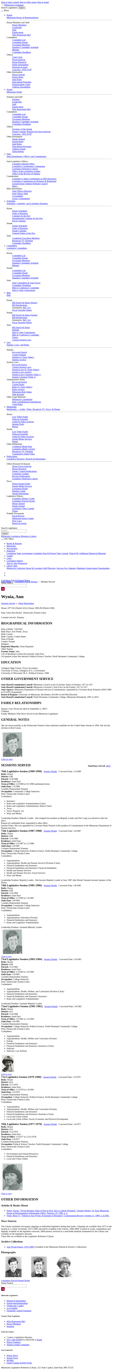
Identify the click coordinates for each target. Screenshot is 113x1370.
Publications (12, 456)
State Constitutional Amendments (26, 402)
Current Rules (18, 384)
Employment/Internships (17, 1303)
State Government (25, 553)
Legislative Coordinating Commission (28, 166)
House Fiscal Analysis (21, 466)
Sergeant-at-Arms (19, 67)
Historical (11, 551)
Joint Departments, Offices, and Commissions (26, 156)
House (9, 15)
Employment (17, 32)
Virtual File (74, 553)
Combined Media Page (22, 446)
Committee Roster (20, 42)
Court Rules (17, 404)
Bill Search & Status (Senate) (24, 315)
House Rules (17, 77)
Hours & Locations (34, 568)
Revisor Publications (21, 476)
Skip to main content (10, 2)
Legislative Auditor (20, 474)
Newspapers (12, 548)
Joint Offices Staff (20, 193)
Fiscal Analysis (18, 60)
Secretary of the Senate (22, 129)
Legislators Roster (20, 488)
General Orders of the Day (23, 233)
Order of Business (20, 213)
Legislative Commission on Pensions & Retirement (34, 181)
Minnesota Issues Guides (23, 518)
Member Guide (18, 491)
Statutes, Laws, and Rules (18, 345)
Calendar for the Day (21, 216)
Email (39, 1340)
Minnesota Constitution (22, 399)
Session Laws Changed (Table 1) (26, 374)
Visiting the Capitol (15, 1306)
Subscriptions (18, 151)
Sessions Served (8, 603)
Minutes (15, 50)
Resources (22, 563)
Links (9, 558)
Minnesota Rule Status (22, 392)
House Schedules (19, 211)
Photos (15, 426)
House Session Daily (21, 484)
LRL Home (6, 582)
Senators (16, 99)
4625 (108, 766)
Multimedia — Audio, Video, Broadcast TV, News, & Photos (33, 409)
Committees (12, 245)
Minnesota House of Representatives (22, 17)
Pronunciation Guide (21, 84)
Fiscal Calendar (19, 221)
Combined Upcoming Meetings (26, 238)
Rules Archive (18, 389)
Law (9, 342)
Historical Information (16, 1301)
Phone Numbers (14, 1342)
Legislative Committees (17, 248)
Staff (14, 30)
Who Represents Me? (21, 35)
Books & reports (19, 523)
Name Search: (7, 1283)
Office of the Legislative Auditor (26, 171)
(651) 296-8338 (13, 1340)
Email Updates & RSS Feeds (19, 1363)
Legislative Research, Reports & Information (26, 459)
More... (15, 186)
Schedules (11, 201)
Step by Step (12, 563)
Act (29, 307)
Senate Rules (17, 141)
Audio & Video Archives (23, 422)
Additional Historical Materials (92, 553)
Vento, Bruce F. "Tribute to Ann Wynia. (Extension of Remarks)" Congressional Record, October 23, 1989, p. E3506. (58, 1215)
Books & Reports (14, 543)
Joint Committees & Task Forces (26, 283)
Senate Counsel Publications (24, 471)
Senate (9, 89)
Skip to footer (43, 2)
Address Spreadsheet (21, 87)
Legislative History (15, 561)
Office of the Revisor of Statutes (26, 174)
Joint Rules (17, 79)
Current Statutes (19, 355)
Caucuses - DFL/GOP (22, 69)
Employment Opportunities (98, 568)
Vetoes (15, 337)
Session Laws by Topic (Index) (25, 369)
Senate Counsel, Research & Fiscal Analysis (31, 131)
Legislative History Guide (23, 498)
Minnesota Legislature (14, 5)
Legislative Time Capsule (23, 508)
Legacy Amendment (21, 198)
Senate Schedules (19, 226)
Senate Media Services (22, 439)
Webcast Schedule (20, 419)
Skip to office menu (28, 2)
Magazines (11, 546)
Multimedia (12, 407)
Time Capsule (62, 553)
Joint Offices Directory (22, 191)
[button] (13, 1266)
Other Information (26, 603)
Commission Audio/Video (23, 454)
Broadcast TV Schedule (22, 241)
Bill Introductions (19, 305)
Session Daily (18, 424)
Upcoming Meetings (21, 45)
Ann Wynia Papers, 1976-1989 (20, 1247)
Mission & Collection (16, 568)
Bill (24, 307)
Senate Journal (18, 139)
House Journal (18, 74)
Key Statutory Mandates (74, 568)
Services (60, 568)
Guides (10, 556)
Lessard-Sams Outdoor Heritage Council (30, 184)
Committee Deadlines (21, 52)
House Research (19, 62)
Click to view (7, 759)
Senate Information (20, 493)
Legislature (11, 553)
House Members (19, 25)
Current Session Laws (21, 340)
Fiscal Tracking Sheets (22, 310)
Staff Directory (49, 568)
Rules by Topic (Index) (22, 387)
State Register (18, 394)
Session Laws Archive (22, 372)
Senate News (12, 1358)
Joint (9, 154)
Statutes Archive (19, 360)
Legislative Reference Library (25, 169)
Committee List (18, 40)
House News (12, 1355)
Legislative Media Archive (23, 449)
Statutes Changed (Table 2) (24, 377)
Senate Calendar (19, 231)
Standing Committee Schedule (25, 47)
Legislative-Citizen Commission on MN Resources (34, 179)
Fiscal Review (18, 516)
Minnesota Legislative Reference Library (19, 536)
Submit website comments (18, 1345)
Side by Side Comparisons (23, 290)
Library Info (12, 566)
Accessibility (17, 196)
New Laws (17, 521)
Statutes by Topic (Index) (23, 357)
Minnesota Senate (14, 92)
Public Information (20, 64)
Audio (25, 417)
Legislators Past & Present (23, 501)
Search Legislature (9, 7)
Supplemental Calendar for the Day (27, 218)
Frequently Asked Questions (19, 1311)
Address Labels (19, 149)
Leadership (17, 27)
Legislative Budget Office (23, 164)
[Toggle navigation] (2, 11)
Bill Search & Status (21, 327)
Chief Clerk (17, 57)
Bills (9, 293)
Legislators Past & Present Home (15, 580)
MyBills (15, 330)
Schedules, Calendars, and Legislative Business (27, 203)
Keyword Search (19, 352)
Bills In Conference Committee (25, 288)
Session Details (50, 771)
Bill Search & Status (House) (24, 303)
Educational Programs (21, 82)
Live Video (17, 417)
